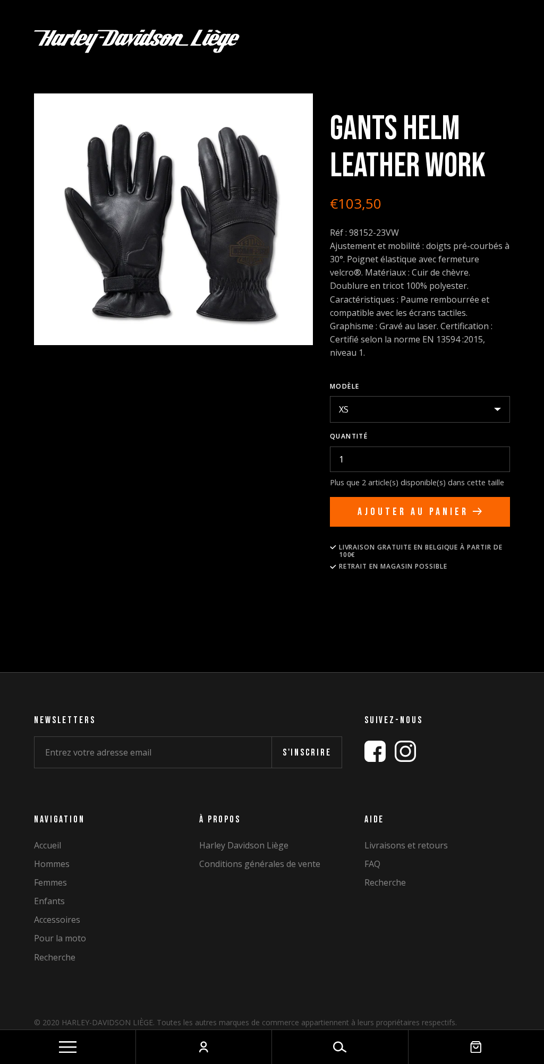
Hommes (52, 864)
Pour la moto (60, 938)
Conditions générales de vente (259, 864)
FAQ (372, 864)
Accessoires (57, 919)
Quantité (349, 436)
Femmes (50, 882)
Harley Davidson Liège (243, 845)
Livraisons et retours (406, 845)
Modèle (345, 386)
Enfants (49, 901)
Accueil (47, 845)
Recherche (54, 957)
